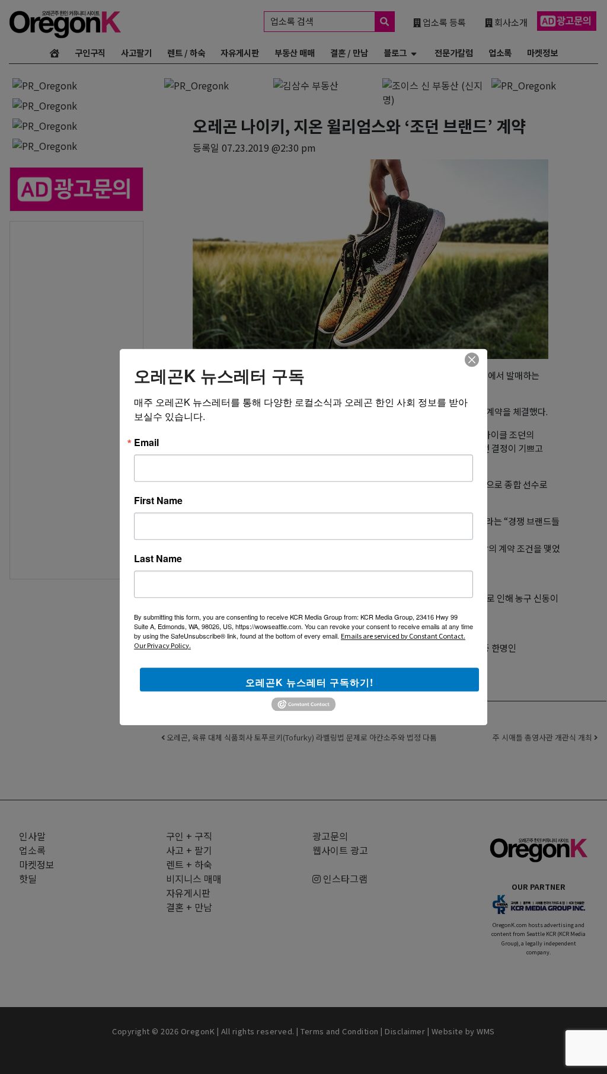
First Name (158, 500)
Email (146, 442)
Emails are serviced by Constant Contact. (403, 635)
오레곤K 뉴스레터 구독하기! (309, 682)
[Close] (472, 359)
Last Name (158, 558)
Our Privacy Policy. (162, 645)
